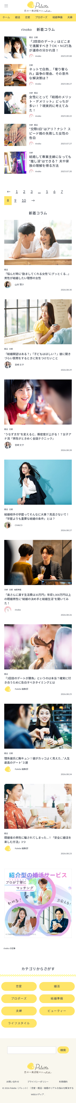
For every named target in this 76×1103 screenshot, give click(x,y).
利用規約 (63, 1082)
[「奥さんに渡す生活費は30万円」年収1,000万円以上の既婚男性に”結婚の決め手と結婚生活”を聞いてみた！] (38, 582)
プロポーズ (41, 17)
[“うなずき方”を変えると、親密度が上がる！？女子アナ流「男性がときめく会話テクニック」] (38, 422)
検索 (63, 1050)
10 (24, 200)
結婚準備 (57, 17)
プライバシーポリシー (38, 1082)
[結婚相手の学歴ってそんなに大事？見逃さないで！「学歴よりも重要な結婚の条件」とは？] (38, 502)
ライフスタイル (19, 1023)
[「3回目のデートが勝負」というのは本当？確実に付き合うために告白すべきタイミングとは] (38, 667)
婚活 (17, 17)
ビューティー (57, 1011)
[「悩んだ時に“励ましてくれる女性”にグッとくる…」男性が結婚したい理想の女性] (38, 262)
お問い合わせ (12, 1082)
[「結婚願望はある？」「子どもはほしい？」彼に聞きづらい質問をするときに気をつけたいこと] (38, 341)
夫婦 (69, 17)
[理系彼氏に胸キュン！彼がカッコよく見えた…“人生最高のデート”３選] (38, 746)
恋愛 (27, 17)
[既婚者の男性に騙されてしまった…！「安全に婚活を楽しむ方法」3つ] (38, 826)
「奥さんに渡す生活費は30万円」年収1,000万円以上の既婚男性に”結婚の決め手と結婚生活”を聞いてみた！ (37, 599)
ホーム (6, 17)
